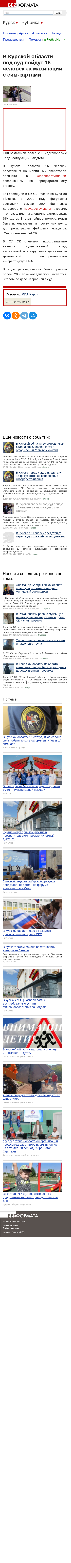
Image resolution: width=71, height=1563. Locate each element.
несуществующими (38, 208)
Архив (23, 33)
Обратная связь (10, 1226)
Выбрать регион (11, 1228)
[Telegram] (24, 315)
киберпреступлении (51, 176)
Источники (39, 33)
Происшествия (14, 39)
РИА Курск (30, 294)
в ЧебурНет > (54, 39)
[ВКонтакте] (7, 315)
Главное (9, 33)
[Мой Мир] (33, 315)
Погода (56, 33)
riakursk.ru (13, 104)
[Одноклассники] (16, 315)
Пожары (35, 39)
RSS (22, 1232)
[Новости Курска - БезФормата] (20, 4)
